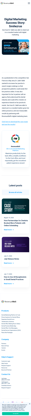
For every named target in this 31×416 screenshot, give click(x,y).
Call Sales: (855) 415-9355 (5, 379)
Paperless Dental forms (7, 319)
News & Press (5, 345)
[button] (28, 3)
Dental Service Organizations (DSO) (11, 330)
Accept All (15, 413)
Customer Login (5, 361)
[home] (7, 3)
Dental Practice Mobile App (8, 326)
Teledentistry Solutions (7, 321)
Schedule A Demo (6, 385)
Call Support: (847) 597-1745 (5, 382)
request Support (6, 387)
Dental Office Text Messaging (9, 328)
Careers (3, 348)
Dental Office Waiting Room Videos (10, 323)
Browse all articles (15, 192)
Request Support (6, 365)
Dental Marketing (9, 68)
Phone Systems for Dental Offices (10, 317)
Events (3, 350)
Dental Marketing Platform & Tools (10, 315)
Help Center (4, 363)
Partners (3, 343)
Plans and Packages (7, 332)
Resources (4, 367)
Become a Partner (6, 370)
